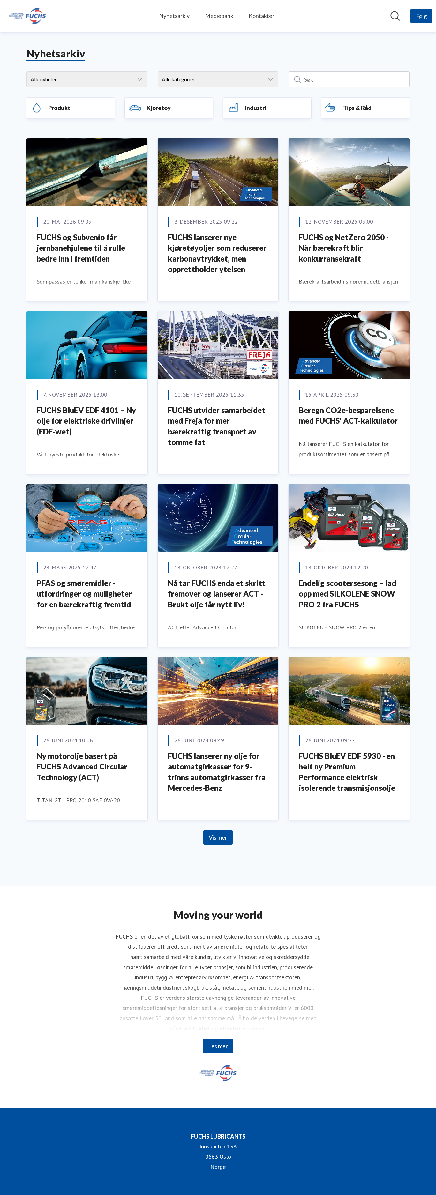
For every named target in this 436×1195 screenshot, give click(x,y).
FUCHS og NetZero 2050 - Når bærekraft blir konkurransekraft (344, 248)
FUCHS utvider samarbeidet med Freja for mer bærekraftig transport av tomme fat (216, 426)
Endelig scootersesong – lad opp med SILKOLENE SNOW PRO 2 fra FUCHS (347, 593)
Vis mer (218, 837)
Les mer (218, 1046)
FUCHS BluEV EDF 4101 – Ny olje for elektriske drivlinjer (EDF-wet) (86, 420)
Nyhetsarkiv (174, 15)
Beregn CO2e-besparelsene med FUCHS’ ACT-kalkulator (348, 415)
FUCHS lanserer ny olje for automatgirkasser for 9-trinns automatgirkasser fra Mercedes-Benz (217, 772)
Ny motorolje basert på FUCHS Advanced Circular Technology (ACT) (82, 766)
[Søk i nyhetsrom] (395, 16)
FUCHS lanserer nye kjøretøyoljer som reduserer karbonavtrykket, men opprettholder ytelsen (217, 253)
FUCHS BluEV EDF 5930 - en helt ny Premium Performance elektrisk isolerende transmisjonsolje (347, 772)
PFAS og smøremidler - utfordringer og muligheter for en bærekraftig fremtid (84, 593)
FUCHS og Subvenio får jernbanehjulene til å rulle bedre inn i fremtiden (81, 248)
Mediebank (219, 15)
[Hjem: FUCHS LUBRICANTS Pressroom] (27, 16)
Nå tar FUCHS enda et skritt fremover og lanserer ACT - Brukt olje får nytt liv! (217, 593)
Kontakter (261, 15)
